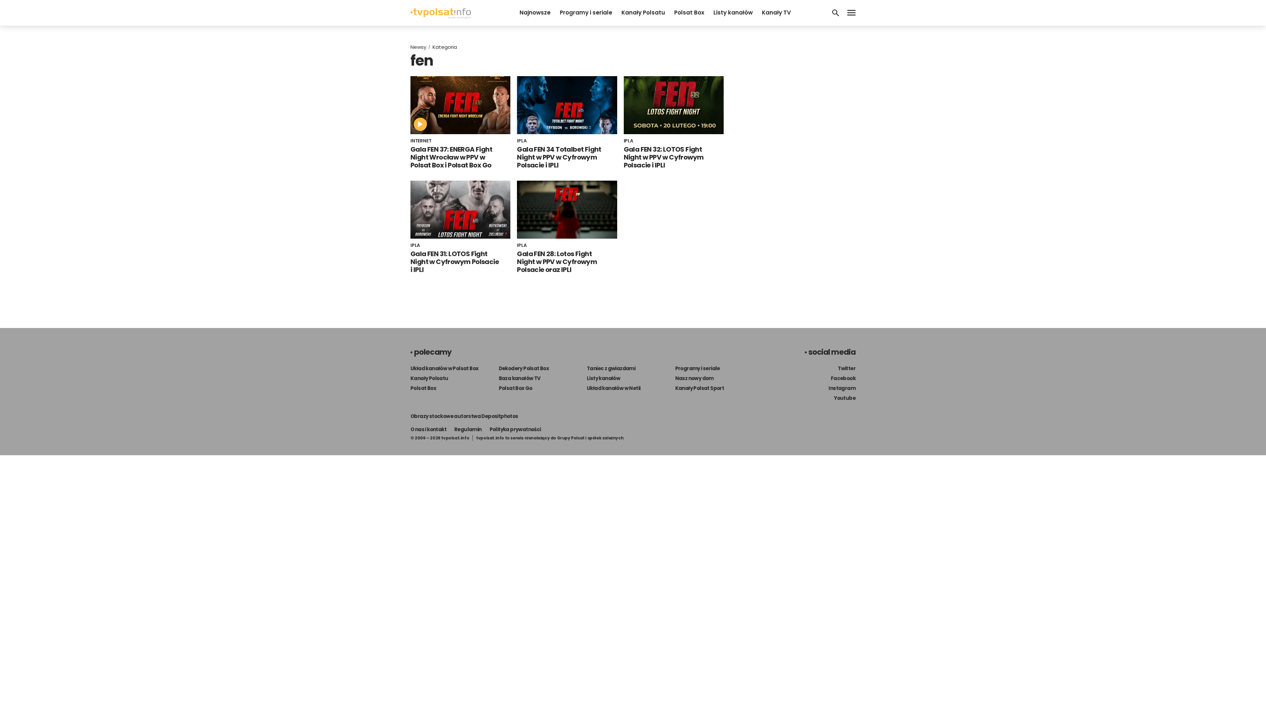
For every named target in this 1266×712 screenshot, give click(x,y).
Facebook (843, 378)
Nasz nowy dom (694, 378)
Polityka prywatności (515, 429)
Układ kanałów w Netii (613, 388)
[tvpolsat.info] (440, 17)
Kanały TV (776, 12)
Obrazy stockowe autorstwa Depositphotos (464, 416)
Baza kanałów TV (520, 378)
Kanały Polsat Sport (699, 388)
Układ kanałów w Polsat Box (444, 368)
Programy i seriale (586, 12)
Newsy (418, 47)
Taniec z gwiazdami (611, 368)
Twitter (847, 368)
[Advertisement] (798, 88)
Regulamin (468, 429)
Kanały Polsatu (643, 12)
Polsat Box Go (515, 388)
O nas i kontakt (428, 429)
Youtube (845, 398)
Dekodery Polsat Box (524, 368)
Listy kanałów (733, 12)
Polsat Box (689, 12)
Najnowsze (535, 12)
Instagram (842, 388)
